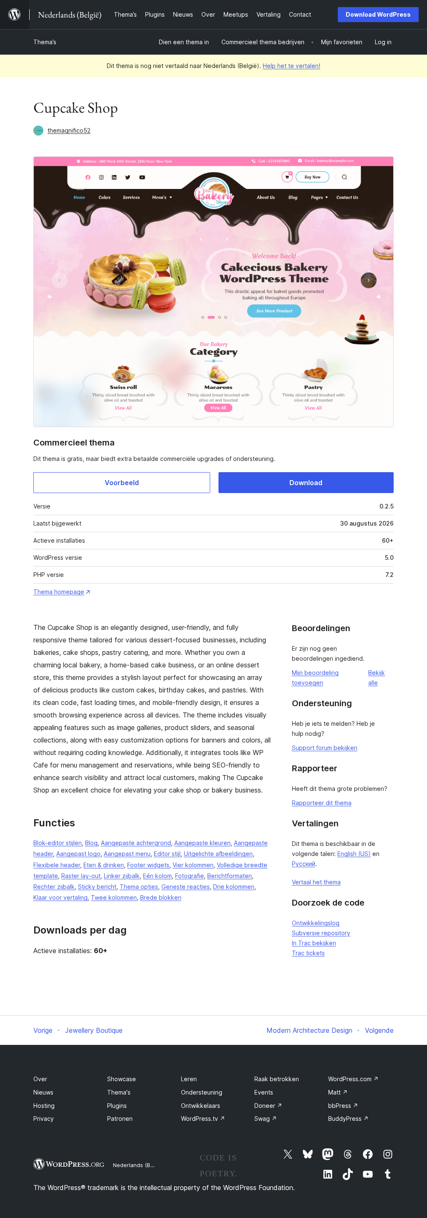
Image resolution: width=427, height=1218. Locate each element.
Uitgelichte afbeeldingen (218, 853)
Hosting (44, 1105)
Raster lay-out (80, 875)
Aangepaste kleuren (202, 842)
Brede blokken (160, 897)
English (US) (354, 853)
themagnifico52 (69, 130)
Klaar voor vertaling (60, 897)
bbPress (343, 1105)
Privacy (43, 1118)
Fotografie (189, 875)
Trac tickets (308, 952)
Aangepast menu (127, 853)
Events (263, 1092)
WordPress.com (353, 1078)
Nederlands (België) (138, 1165)
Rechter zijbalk (54, 886)
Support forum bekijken (324, 747)
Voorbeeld (122, 482)
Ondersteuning (201, 1092)
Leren (189, 1078)
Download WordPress (378, 14)
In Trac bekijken (314, 942)
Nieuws (43, 1092)
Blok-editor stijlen (57, 842)
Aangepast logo (78, 853)
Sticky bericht (97, 886)
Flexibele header (56, 864)
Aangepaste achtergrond (136, 842)
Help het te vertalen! (291, 65)
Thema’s (44, 41)
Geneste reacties (185, 886)
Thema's (119, 1092)
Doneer (268, 1105)
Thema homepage (58, 591)
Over (40, 1078)
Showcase (121, 1078)
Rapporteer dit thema (322, 802)
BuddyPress (348, 1118)
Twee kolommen (114, 897)
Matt (338, 1092)
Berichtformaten (229, 875)
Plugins (117, 1105)
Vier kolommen (193, 864)
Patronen (120, 1118)
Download (305, 482)
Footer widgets (148, 864)
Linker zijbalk (122, 875)
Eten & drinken (103, 864)
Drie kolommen (233, 886)
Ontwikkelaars (200, 1105)
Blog (91, 842)
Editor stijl (167, 853)
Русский (303, 863)
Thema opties (139, 886)
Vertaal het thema (316, 882)
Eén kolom (157, 875)
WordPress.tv (203, 1118)
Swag (265, 1118)
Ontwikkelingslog (315, 922)
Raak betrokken (276, 1078)
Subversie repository (321, 932)
